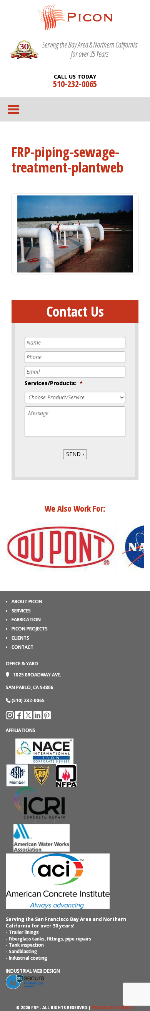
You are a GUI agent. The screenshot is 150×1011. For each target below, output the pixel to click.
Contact (22, 647)
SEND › (75, 454)
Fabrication (26, 619)
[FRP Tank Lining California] (75, 16)
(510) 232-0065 (28, 700)
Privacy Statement (113, 1007)
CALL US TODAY (75, 76)
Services (21, 610)
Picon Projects (30, 628)
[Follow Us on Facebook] (19, 717)
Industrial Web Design (33, 971)
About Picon (27, 601)
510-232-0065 (75, 83)
